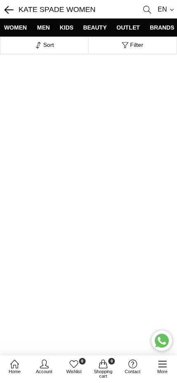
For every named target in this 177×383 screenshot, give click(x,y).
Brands (162, 27)
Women (15, 27)
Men (43, 27)
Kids (66, 27)
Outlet (128, 27)
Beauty (95, 27)
